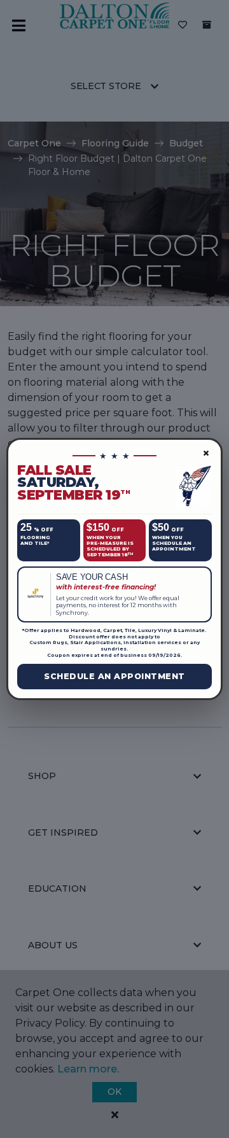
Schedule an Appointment (114, 676)
